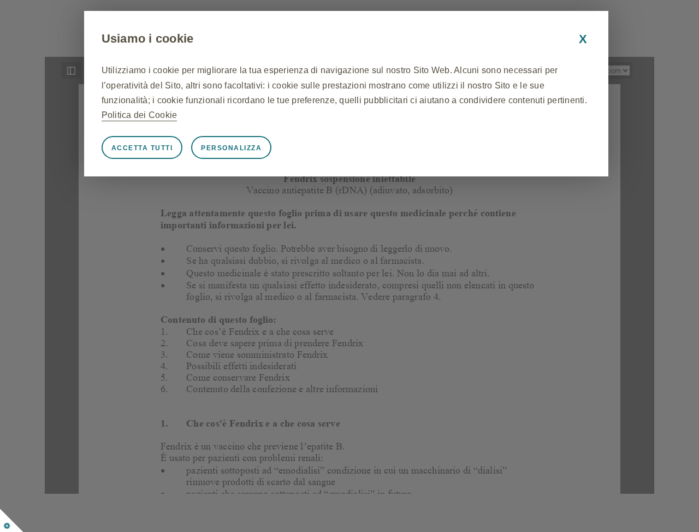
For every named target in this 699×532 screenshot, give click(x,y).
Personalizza (231, 148)
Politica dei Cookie (139, 115)
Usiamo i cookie (148, 38)
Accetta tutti (142, 148)
